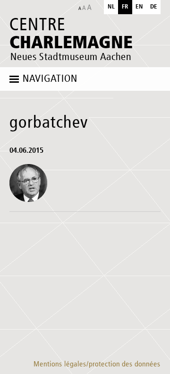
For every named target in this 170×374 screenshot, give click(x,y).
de (153, 7)
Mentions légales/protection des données (97, 364)
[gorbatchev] (28, 183)
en (139, 7)
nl (111, 7)
